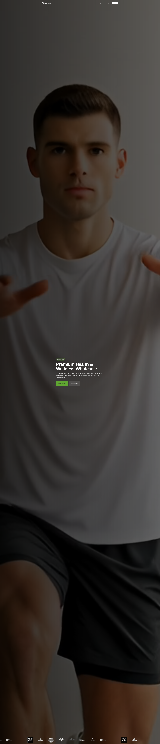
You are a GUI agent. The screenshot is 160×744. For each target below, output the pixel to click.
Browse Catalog (74, 383)
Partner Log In (107, 2)
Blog (100, 2)
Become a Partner (62, 383)
